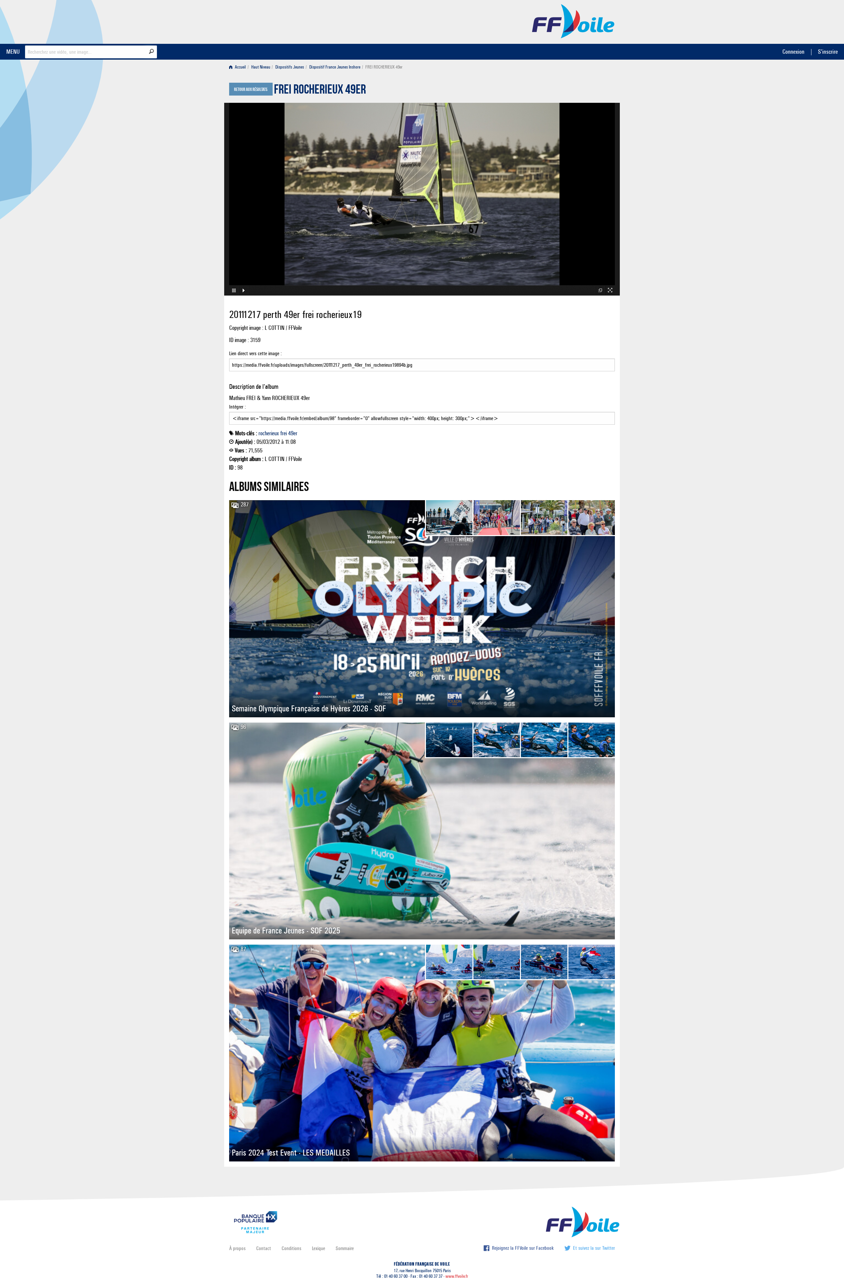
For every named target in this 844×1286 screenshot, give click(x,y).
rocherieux (268, 433)
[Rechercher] (151, 51)
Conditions (291, 1248)
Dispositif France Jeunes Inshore (334, 67)
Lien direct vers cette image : (255, 353)
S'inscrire (828, 51)
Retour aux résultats (250, 89)
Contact (263, 1248)
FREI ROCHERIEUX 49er (320, 91)
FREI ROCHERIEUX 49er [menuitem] (384, 67)
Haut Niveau (260, 67)
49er (292, 433)
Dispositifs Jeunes (289, 67)
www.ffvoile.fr (456, 1276)
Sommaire (345, 1248)
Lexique (318, 1248)
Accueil (240, 67)
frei (283, 433)
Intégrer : (237, 407)
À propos (237, 1248)
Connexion (793, 51)
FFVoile (573, 20)
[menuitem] (239, 67)
